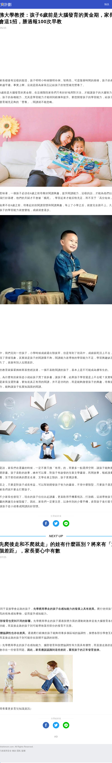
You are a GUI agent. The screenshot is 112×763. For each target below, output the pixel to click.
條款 (14, 751)
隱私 (19, 751)
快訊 (106, 4)
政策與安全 (6, 751)
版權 (23, 751)
